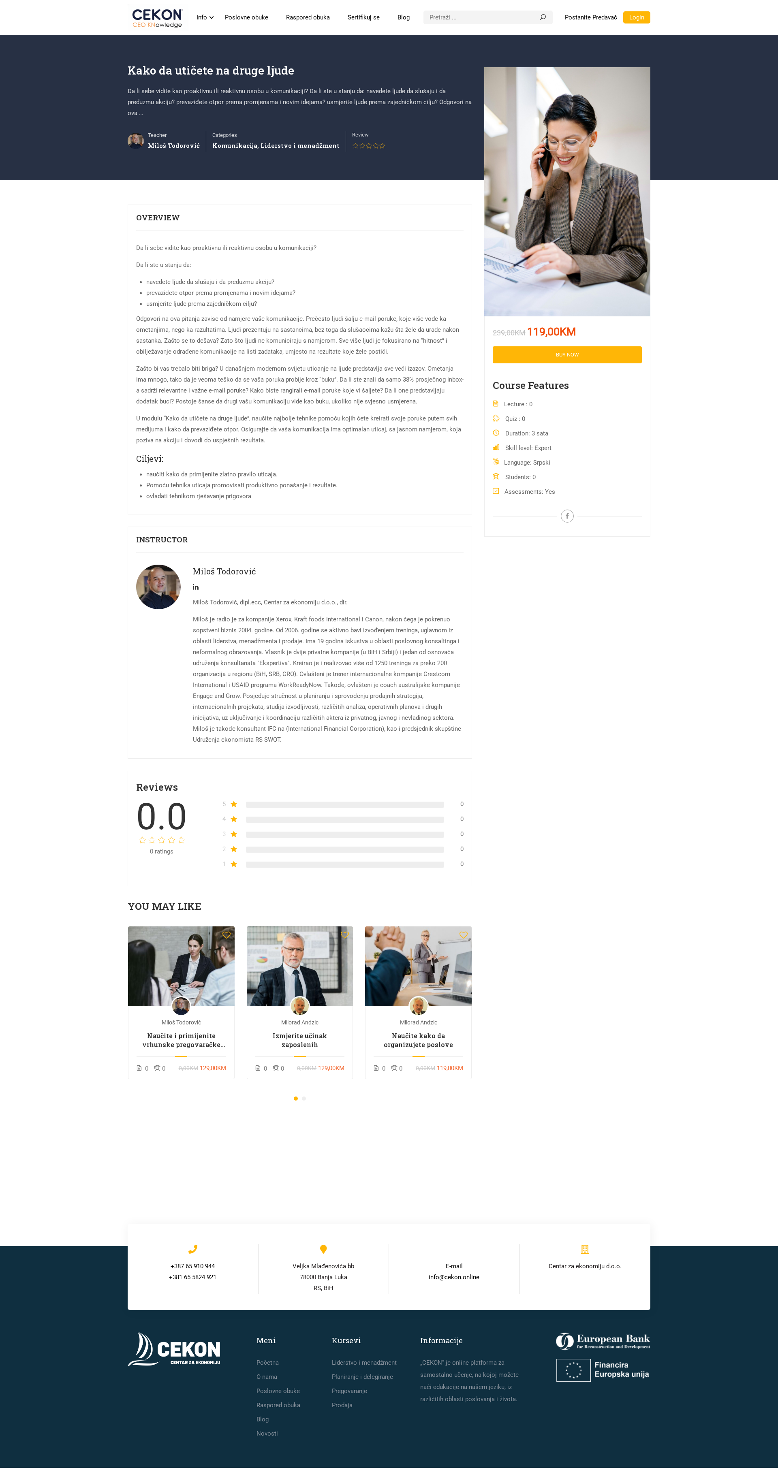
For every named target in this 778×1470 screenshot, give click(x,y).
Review (360, 135)
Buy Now (567, 355)
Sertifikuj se (364, 17)
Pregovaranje (349, 1391)
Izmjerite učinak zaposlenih (300, 1040)
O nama (266, 1376)
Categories (224, 135)
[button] (296, 1099)
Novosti (267, 1433)
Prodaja (342, 1405)
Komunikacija (234, 145)
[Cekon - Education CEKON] (158, 17)
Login (636, 17)
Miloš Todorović (224, 571)
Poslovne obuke (246, 17)
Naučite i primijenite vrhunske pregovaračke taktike (181, 1040)
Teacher (157, 135)
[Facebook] (567, 516)
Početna (267, 1362)
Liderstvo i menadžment (300, 145)
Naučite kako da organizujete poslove (418, 1040)
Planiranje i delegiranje (362, 1376)
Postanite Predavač (591, 17)
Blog (404, 17)
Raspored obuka (308, 17)
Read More (181, 966)
